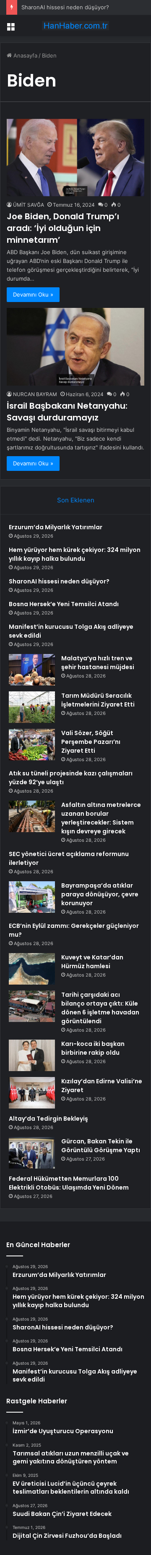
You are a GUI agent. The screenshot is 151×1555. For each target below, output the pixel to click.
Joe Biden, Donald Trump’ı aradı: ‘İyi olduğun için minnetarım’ (63, 228)
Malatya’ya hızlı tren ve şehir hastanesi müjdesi (97, 662)
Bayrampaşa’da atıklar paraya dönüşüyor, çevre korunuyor (99, 894)
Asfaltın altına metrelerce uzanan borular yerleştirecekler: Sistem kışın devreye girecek (101, 818)
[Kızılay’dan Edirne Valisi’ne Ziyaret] (32, 1092)
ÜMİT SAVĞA (28, 205)
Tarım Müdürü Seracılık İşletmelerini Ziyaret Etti (98, 700)
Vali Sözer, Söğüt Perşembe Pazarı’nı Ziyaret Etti (90, 742)
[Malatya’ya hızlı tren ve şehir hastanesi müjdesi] (32, 670)
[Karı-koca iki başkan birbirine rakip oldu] (32, 1055)
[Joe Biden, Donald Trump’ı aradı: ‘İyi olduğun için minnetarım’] (75, 158)
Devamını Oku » (33, 294)
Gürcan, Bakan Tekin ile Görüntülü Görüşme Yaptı (100, 1145)
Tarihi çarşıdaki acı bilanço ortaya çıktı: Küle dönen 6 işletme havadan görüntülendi (100, 1007)
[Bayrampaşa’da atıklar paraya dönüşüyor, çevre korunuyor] (32, 897)
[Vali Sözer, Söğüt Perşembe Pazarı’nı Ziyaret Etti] (32, 744)
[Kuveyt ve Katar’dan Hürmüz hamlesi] (32, 969)
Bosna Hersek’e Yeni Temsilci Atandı (64, 604)
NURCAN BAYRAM (35, 394)
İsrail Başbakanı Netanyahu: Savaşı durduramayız (67, 411)
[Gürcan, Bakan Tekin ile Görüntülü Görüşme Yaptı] (32, 1153)
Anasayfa (24, 55)
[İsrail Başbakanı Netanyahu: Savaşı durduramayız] (75, 347)
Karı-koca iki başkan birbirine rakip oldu (93, 1048)
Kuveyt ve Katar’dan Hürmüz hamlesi (92, 961)
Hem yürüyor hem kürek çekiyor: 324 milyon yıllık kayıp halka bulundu (75, 554)
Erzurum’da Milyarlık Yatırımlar (55, 527)
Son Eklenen (75, 500)
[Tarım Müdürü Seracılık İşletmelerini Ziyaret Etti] (32, 707)
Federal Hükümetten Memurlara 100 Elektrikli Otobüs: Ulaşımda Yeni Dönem (69, 1183)
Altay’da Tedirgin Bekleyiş (48, 1118)
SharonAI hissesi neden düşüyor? (65, 7)
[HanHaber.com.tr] (75, 25)
